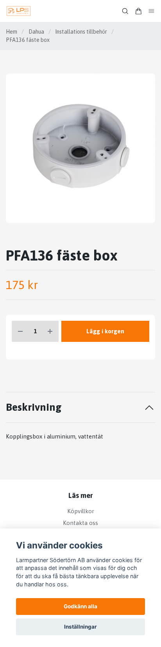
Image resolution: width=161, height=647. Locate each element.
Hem (11, 32)
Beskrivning (34, 407)
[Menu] (151, 11)
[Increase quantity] (50, 331)
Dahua (36, 32)
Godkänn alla (80, 606)
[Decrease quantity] (20, 331)
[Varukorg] (138, 11)
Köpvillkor (80, 511)
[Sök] (125, 11)
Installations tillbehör (81, 32)
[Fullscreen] (80, 148)
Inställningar (80, 627)
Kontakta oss (80, 522)
